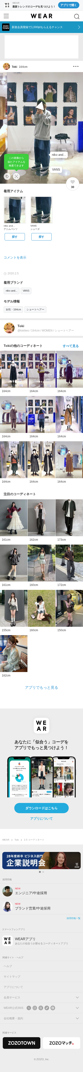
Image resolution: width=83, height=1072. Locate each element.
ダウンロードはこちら (41, 808)
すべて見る (71, 346)
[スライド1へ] (40, 872)
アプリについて (41, 818)
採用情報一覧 (73, 918)
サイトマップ (12, 976)
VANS (26, 290)
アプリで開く (68, 5)
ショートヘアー (35, 309)
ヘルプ (8, 966)
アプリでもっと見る (41, 687)
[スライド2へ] (43, 872)
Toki (17, 839)
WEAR (5, 839)
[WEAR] (41, 16)
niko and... (11, 290)
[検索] (76, 16)
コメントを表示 (15, 257)
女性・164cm (13, 309)
